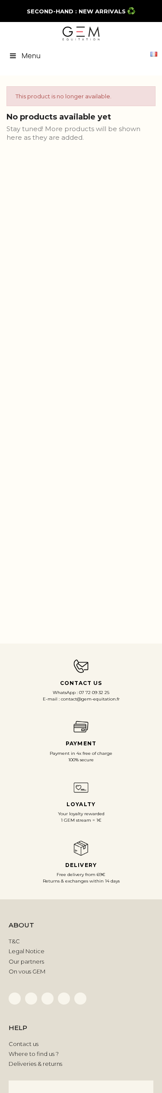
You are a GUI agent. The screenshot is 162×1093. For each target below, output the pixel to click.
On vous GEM (27, 971)
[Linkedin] (31, 998)
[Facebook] (15, 998)
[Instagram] (64, 998)
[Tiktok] (47, 998)
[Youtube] (80, 998)
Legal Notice (26, 951)
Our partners (26, 961)
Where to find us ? (34, 1053)
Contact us (23, 1043)
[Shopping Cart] (139, 53)
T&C (14, 941)
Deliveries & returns (35, 1063)
